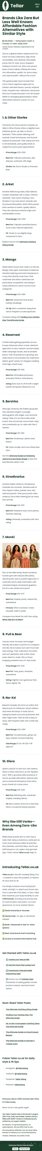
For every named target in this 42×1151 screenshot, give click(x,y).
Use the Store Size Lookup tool (21, 965)
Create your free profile (18, 959)
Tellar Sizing (20, 1079)
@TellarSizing (21, 1073)
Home (15, 1149)
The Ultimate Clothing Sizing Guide (21, 1009)
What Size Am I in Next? (12, 619)
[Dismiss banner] (40, 1145)
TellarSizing (19, 1084)
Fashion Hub (27, 979)
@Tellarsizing (22, 1068)
